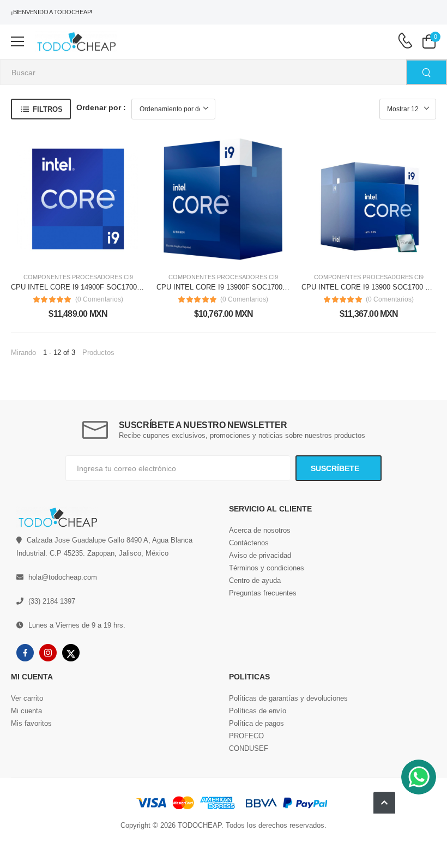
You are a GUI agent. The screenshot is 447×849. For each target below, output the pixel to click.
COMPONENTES (46, 277)
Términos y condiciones (266, 568)
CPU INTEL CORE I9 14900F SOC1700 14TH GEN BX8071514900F (119, 287)
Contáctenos (249, 543)
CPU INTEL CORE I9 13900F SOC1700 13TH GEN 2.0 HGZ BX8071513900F (279, 287)
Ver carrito (27, 698)
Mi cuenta (26, 711)
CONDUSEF (248, 748)
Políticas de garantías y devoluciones (288, 698)
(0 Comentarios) (99, 299)
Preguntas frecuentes (263, 593)
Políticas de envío (257, 711)
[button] (384, 803)
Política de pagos (256, 723)
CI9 (128, 277)
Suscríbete (336, 468)
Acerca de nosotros (260, 530)
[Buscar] (426, 72)
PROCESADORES (97, 277)
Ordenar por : (101, 107)
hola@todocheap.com (62, 577)
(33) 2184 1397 (51, 601)
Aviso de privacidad (260, 555)
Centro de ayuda (255, 580)
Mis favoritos (31, 723)
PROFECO (246, 736)
